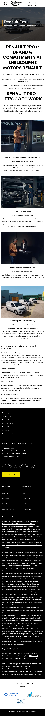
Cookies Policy (7, 416)
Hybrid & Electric (8, 509)
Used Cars (6, 504)
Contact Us (26, 509)
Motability (6, 493)
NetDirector (13, 711)
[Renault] (5, 3)
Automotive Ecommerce (27, 711)
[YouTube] (15, 466)
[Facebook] (4, 466)
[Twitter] (10, 466)
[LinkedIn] (21, 466)
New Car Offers (27, 493)
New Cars (5, 498)
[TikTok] (32, 466)
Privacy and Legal (8, 423)
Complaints (6, 430)
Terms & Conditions (9, 427)
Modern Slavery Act (9, 420)
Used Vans (26, 498)
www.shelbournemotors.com (12, 459)
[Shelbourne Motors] (16, 3)
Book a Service (27, 504)
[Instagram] (27, 466)
